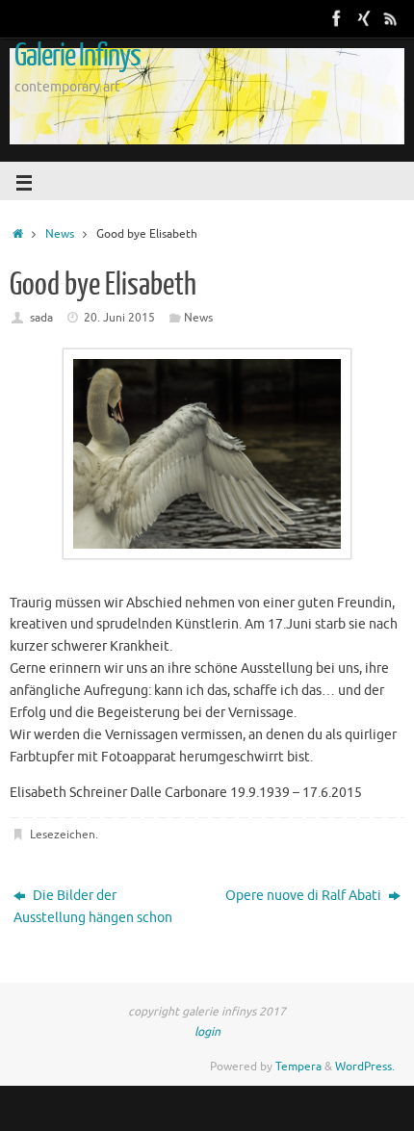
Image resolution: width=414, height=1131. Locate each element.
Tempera (298, 1066)
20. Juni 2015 (119, 317)
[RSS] (390, 18)
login (207, 1032)
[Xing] (363, 18)
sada (41, 317)
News (59, 234)
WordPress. (365, 1066)
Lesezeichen (62, 834)
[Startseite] (18, 234)
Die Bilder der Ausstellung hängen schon (92, 906)
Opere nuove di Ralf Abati (304, 895)
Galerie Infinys (77, 56)
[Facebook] (336, 18)
